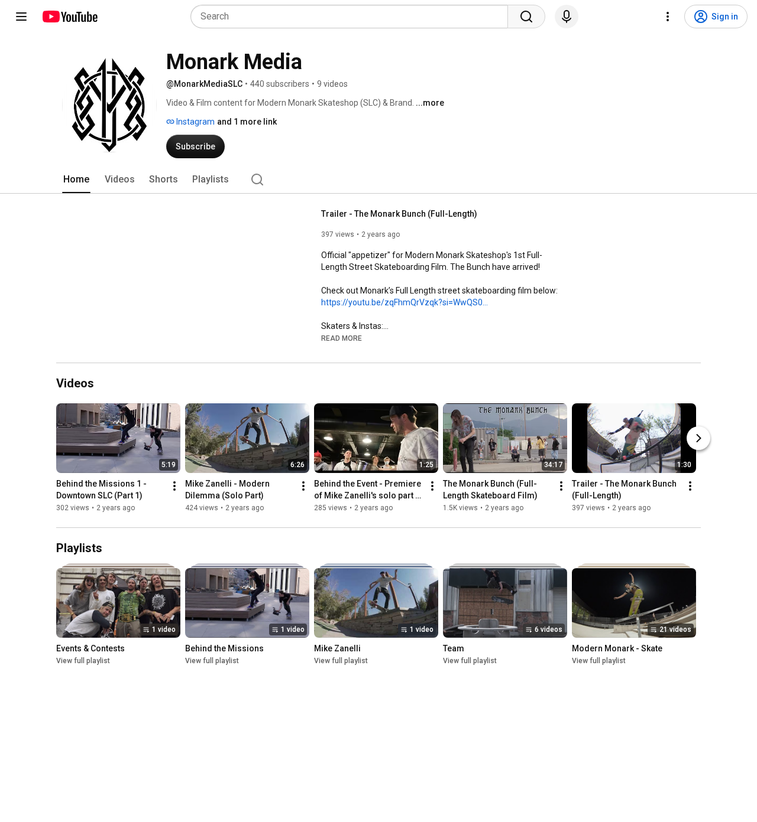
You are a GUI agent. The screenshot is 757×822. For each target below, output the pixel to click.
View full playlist (83, 661)
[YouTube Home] (69, 16)
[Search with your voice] (566, 16)
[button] (341, 338)
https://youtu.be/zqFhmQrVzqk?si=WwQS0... (404, 302)
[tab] (76, 179)
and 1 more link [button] (247, 121)
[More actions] (174, 486)
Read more (341, 338)
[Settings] (668, 16)
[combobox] (352, 16)
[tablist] (378, 179)
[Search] (526, 16)
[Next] (698, 438)
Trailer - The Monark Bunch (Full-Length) (399, 213)
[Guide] (21, 16)
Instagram (194, 121)
